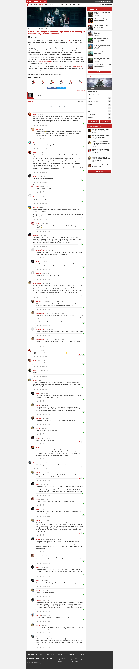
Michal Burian (34, 37)
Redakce (75, 4)
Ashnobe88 (38, 302)
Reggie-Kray (36, 207)
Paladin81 (38, 438)
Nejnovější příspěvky (83, 657)
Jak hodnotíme (105, 121)
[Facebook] (102, 2)
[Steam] (108, 2)
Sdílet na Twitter (61, 88)
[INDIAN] (32, 4)
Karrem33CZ (36, 370)
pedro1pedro (36, 196)
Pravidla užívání (73, 658)
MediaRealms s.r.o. (31, 662)
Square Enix (58, 74)
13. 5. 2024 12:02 (42, 29)
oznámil (70, 40)
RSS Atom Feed (61, 659)
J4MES (37, 393)
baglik (34, 176)
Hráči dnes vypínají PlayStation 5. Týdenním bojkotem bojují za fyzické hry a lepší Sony (101, 143)
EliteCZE (35, 283)
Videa (51, 4)
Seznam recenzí (93, 121)
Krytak (93, 165)
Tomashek (38, 273)
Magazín (41, 4)
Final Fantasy (41, 74)
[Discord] (106, 2)
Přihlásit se (56, 108)
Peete (37, 186)
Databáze (62, 4)
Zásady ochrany (73, 656)
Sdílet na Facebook (52, 88)
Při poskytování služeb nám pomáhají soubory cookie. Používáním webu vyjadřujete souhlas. (39, 659)
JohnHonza (94, 129)
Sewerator (35, 463)
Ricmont (35, 380)
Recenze (47, 4)
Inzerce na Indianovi (74, 661)
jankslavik (94, 142)
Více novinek (99, 72)
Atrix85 (38, 129)
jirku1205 (38, 615)
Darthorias (35, 235)
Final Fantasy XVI (77, 66)
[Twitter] (104, 2)
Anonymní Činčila (40, 250)
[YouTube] (96, 2)
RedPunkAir (94, 149)
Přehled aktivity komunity (99, 171)
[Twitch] (98, 2)
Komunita (68, 4)
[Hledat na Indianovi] (100, 4)
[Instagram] (100, 2)
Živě (79, 4)
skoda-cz (35, 351)
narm (34, 360)
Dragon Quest (34, 74)
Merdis (34, 153)
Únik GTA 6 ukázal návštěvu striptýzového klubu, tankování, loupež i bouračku (100, 151)
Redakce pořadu (61, 658)
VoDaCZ (38, 539)
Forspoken (60, 66)
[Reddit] (110, 2)
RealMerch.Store (43, 1)
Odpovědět (44, 125)
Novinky (34, 29)
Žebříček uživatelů (85, 659)
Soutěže (56, 4)
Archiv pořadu (61, 656)
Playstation (52, 74)
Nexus (34, 114)
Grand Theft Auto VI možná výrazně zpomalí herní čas (100, 130)
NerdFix (60, 661)
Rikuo (34, 143)
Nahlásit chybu (80, 90)
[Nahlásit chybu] (40, 664)
